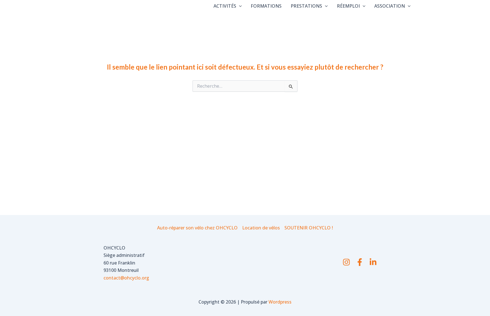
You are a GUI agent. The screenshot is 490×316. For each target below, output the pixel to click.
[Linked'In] (373, 262)
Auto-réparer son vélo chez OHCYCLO (197, 228)
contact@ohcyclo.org (126, 278)
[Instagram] (346, 262)
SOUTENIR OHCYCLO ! (308, 228)
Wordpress (280, 302)
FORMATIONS (266, 6)
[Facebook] (360, 262)
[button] (239, 6)
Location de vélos (261, 228)
